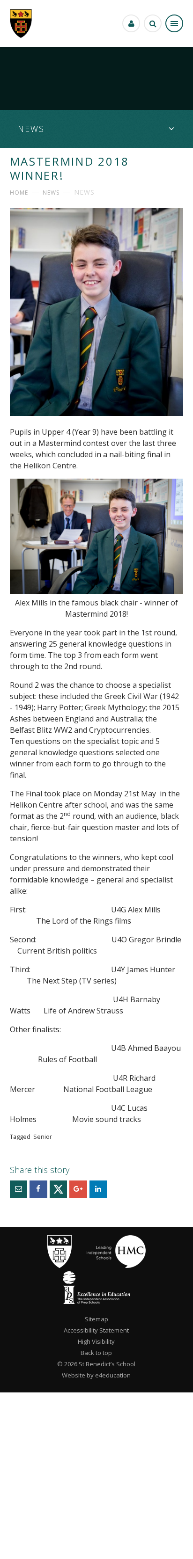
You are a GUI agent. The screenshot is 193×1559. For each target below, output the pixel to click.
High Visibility (96, 1341)
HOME (19, 193)
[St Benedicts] (21, 23)
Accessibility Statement (96, 1330)
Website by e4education (96, 1375)
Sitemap (96, 1319)
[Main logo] (59, 1265)
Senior (42, 1136)
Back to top (96, 1352)
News (51, 193)
